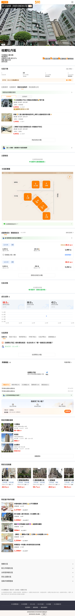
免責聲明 (27, 607)
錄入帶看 (68, 80)
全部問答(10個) (37, 354)
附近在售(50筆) (37, 140)
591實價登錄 (14, 604)
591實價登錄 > (5, 590)
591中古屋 (41, 604)
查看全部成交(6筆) (37, 275)
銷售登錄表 (69, 232)
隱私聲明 (38, 614)
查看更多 (37, 456)
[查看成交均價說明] (16, 58)
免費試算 (67, 411)
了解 (30, 6)
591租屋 (48, 604)
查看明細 (68, 255)
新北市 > (12, 590)
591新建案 (24, 604)
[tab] (8, 96)
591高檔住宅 (57, 604)
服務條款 (35, 607)
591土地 (32, 604)
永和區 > (17, 590)
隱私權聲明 (44, 607)
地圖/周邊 (67, 362)
